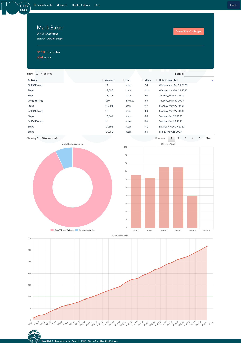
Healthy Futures (81, 4)
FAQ (97, 4)
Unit (128, 79)
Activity (32, 79)
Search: (179, 73)
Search (75, 341)
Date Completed (168, 79)
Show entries (39, 73)
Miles (147, 79)
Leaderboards (62, 341)
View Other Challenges (188, 31)
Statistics (93, 341)
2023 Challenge (47, 34)
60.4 (40, 57)
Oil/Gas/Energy (54, 38)
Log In (233, 4)
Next (208, 138)
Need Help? (47, 341)
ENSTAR (41, 38)
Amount (110, 79)
